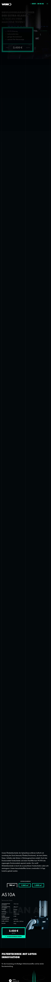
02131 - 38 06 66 (38, 4)
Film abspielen (43, 30)
